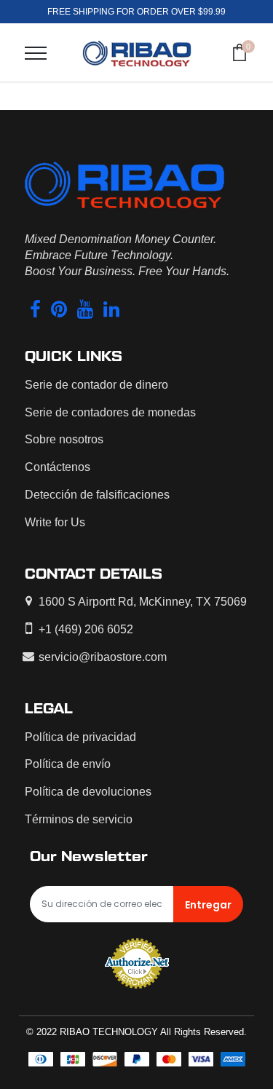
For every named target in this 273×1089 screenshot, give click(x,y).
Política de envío (68, 764)
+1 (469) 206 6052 (86, 629)
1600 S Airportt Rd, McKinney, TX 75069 (143, 601)
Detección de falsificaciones (97, 494)
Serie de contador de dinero (96, 385)
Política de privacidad (80, 737)
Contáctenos (57, 467)
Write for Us (55, 522)
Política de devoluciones (88, 791)
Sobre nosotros (64, 439)
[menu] (36, 53)
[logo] (136, 52)
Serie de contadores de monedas (110, 412)
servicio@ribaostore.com (103, 657)
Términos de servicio (78, 819)
